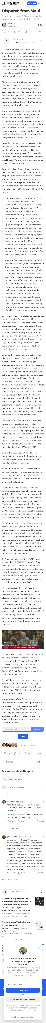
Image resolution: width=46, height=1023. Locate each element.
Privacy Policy (31, 1010)
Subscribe (32, 3)
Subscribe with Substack (24, 999)
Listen (40, 25)
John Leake (12, 24)
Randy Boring (13, 801)
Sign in (41, 3)
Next (38, 762)
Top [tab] (4, 892)
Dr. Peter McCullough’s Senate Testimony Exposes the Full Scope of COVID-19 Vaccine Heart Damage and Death (17, 908)
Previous (9, 762)
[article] (23, 907)
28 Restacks (32, 745)
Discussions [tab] (20, 892)
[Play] (6, 41)
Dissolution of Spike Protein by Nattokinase (16, 923)
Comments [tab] (7, 779)
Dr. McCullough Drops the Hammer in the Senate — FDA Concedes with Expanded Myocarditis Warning (17, 901)
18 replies (14, 828)
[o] (40, 902)
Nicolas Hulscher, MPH (22, 913)
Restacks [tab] (18, 779)
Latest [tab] (11, 892)
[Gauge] (40, 40)
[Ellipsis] (43, 801)
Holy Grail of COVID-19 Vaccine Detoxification (15, 929)
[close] (39, 948)
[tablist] (12, 779)
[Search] (41, 891)
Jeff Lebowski (13, 836)
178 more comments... (11, 879)
